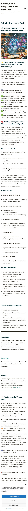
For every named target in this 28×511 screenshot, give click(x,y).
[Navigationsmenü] (25, 8)
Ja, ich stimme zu (14, 496)
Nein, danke (14, 501)
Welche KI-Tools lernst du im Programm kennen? (13, 420)
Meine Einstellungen (14, 505)
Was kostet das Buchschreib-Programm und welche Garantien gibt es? (13, 425)
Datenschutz (15, 508)
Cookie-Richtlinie (8, 508)
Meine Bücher (17, 387)
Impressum (21, 508)
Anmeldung (5, 358)
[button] (25, 484)
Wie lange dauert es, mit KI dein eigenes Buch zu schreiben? (13, 404)
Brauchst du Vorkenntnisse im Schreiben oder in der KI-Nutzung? (13, 408)
